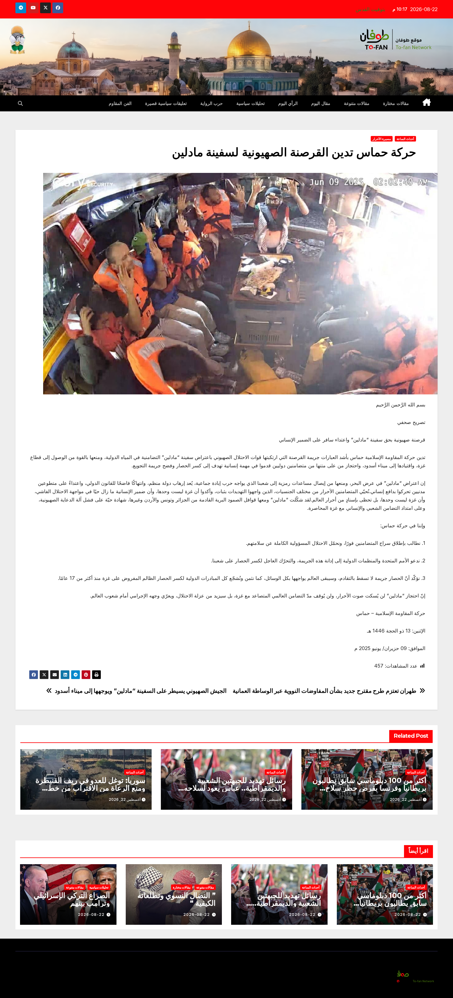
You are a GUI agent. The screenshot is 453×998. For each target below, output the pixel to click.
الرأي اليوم (288, 103)
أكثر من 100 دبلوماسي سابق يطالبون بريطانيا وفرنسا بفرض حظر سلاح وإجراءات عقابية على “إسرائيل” (369, 788)
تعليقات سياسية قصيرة (166, 103)
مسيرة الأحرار (382, 139)
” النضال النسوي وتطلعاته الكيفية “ (176, 899)
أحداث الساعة (405, 139)
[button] (20, 103)
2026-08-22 (407, 914)
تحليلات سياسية (250, 103)
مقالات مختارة (396, 103)
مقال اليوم (320, 103)
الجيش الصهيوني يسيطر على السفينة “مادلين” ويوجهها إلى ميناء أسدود (140, 690)
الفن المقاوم (120, 103)
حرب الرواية (211, 103)
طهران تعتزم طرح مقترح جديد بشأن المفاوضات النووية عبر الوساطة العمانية (324, 690)
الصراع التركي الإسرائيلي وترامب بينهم (72, 899)
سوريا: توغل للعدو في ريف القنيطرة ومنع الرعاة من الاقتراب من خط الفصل (90, 788)
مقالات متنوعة (357, 103)
